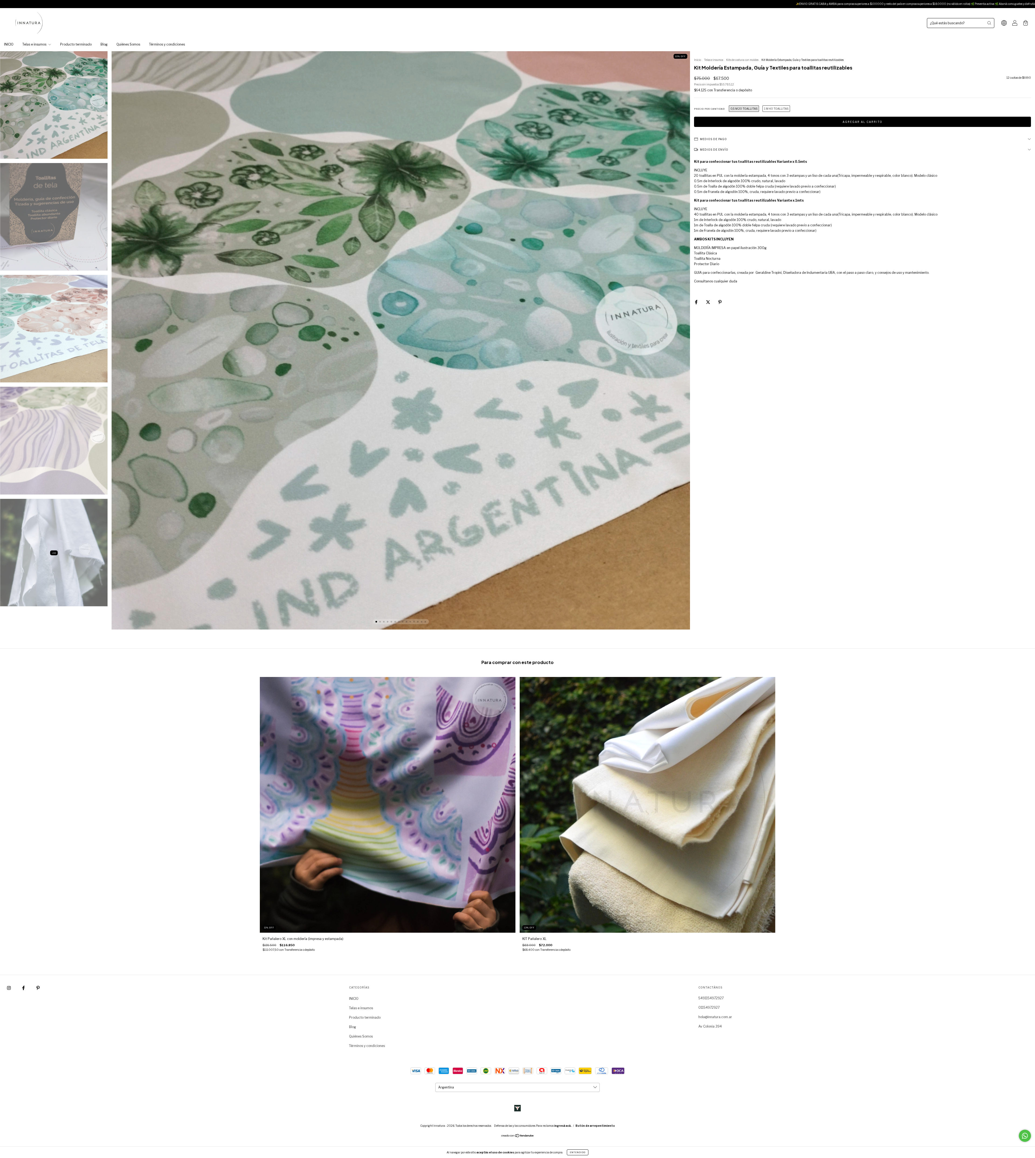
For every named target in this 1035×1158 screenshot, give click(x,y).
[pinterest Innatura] (38, 988)
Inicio (697, 59)
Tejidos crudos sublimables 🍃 (913, 3)
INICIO (8, 44)
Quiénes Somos (128, 44)
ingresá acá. (562, 1125)
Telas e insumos (34, 44)
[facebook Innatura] (24, 988)
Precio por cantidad (709, 109)
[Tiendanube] (517, 1136)
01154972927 (709, 1007)
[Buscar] (989, 22)
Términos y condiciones (167, 44)
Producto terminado (76, 44)
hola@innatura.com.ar (715, 1017)
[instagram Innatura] (9, 988)
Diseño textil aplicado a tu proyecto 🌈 (865, 3)
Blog (104, 44)
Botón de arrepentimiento (595, 1125)
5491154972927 (711, 998)
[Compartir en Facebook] (696, 302)
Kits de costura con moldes (742, 59)
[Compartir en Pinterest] (720, 302)
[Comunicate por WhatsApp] (1025, 1136)
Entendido (577, 1152)
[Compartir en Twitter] (708, 302)
